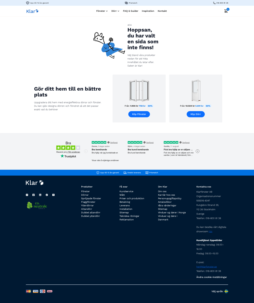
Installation (126, 209)
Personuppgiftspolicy (169, 198)
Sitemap (124, 212)
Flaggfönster (88, 202)
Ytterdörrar (87, 205)
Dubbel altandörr (90, 212)
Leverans (125, 205)
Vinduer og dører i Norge (172, 212)
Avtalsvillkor (165, 202)
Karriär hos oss (166, 194)
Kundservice (126, 191)
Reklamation (127, 219)
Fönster (85, 191)
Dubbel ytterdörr (90, 216)
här (210, 231)
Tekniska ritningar (129, 216)
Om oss (162, 191)
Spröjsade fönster (91, 198)
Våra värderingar (167, 205)
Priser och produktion (132, 198)
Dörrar (85, 194)
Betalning (125, 202)
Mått (122, 194)
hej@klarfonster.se (206, 266)
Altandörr (86, 209)
